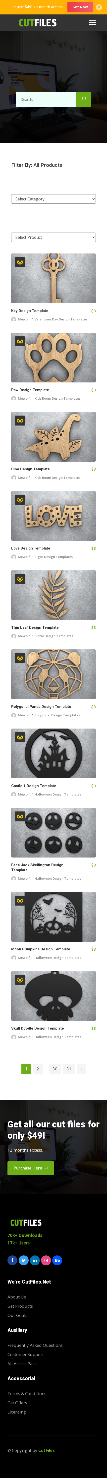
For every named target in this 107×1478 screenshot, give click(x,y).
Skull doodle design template (37, 1028)
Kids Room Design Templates (57, 398)
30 (55, 1069)
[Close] (99, 6)
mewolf (24, 319)
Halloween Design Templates (58, 794)
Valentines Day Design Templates (61, 319)
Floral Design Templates (54, 636)
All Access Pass (22, 1363)
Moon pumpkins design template (40, 949)
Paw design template (30, 390)
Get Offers (17, 1403)
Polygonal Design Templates (57, 715)
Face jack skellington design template (37, 867)
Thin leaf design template (35, 627)
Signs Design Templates (54, 556)
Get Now (80, 6)
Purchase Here (28, 1168)
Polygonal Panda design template (41, 706)
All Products (47, 165)
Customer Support (25, 1354)
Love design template (30, 548)
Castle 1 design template (33, 786)
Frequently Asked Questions (35, 1345)
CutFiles (46, 1450)
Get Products (20, 1306)
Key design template (29, 310)
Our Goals (17, 1315)
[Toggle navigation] (94, 22)
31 (68, 1069)
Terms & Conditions (26, 1393)
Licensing (16, 1412)
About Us (16, 1297)
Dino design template (30, 469)
